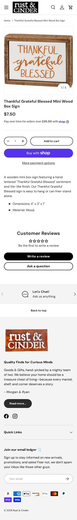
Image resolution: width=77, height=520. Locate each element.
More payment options (38, 163)
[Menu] (6, 7)
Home (7, 20)
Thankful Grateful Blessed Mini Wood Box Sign (39, 20)
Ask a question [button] (38, 266)
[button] (70, 7)
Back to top (38, 310)
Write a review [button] (38, 256)
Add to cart (51, 141)
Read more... (17, 403)
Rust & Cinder (21, 510)
